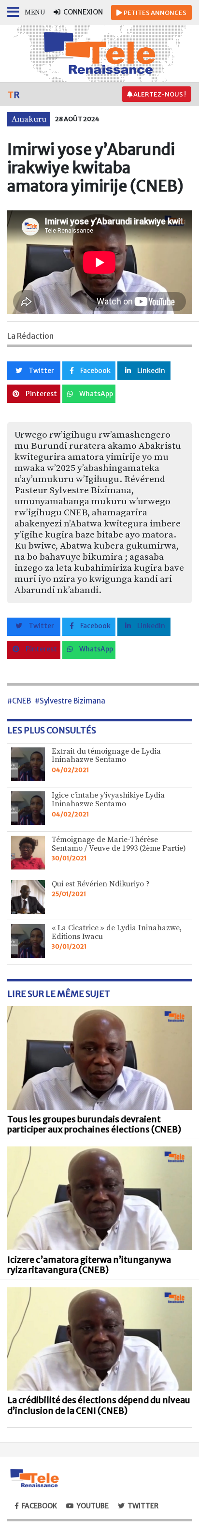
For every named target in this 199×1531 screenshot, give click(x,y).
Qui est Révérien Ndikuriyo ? (101, 884)
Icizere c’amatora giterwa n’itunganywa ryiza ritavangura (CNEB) (89, 1265)
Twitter (40, 370)
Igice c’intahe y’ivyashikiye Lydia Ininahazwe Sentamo (108, 799)
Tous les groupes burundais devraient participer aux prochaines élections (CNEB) (94, 1124)
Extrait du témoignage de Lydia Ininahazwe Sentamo (106, 755)
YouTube (93, 1506)
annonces (155, 13)
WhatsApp (95, 393)
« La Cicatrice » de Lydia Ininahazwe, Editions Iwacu (117, 932)
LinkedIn (150, 370)
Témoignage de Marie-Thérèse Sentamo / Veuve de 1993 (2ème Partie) (119, 844)
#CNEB (19, 700)
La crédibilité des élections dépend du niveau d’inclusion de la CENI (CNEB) (98, 1405)
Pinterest (40, 393)
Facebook (95, 370)
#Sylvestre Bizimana (70, 700)
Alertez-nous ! (159, 94)
